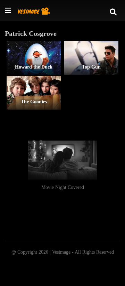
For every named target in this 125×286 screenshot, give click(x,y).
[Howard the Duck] (34, 58)
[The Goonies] (34, 93)
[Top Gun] (91, 58)
